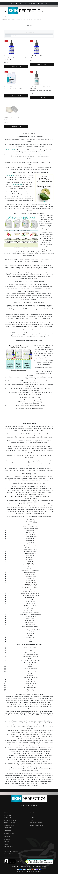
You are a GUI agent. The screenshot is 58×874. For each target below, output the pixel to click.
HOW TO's (33, 820)
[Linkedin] (36, 805)
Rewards (7, 836)
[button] (5, 10)
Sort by (8, 35)
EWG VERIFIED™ (9, 818)
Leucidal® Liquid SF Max (30, 588)
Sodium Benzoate (30, 628)
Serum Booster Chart (36, 825)
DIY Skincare (8, 815)
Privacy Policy (8, 846)
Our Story (33, 813)
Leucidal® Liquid (30, 582)
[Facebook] (21, 805)
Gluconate (30, 563)
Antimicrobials (10, 150)
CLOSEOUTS (8, 830)
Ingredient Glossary (36, 822)
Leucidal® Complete (30, 584)
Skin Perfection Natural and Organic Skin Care (13, 19)
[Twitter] (24, 805)
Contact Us (7, 849)
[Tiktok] (29, 805)
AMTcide (30, 525)
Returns (6, 841)
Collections (29, 19)
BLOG (32, 818)
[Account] (8, 16)
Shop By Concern (9, 822)
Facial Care (7, 813)
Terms (6, 844)
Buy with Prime (9, 825)
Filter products (30, 32)
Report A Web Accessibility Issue (14, 854)
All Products (8, 827)
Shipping (7, 839)
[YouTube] (34, 805)
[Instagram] (26, 805)
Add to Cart (16, 66)
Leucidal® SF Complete (30, 586)
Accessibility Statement (11, 851)
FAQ (31, 815)
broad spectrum (42, 155)
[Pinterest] (31, 805)
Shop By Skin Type (10, 820)
